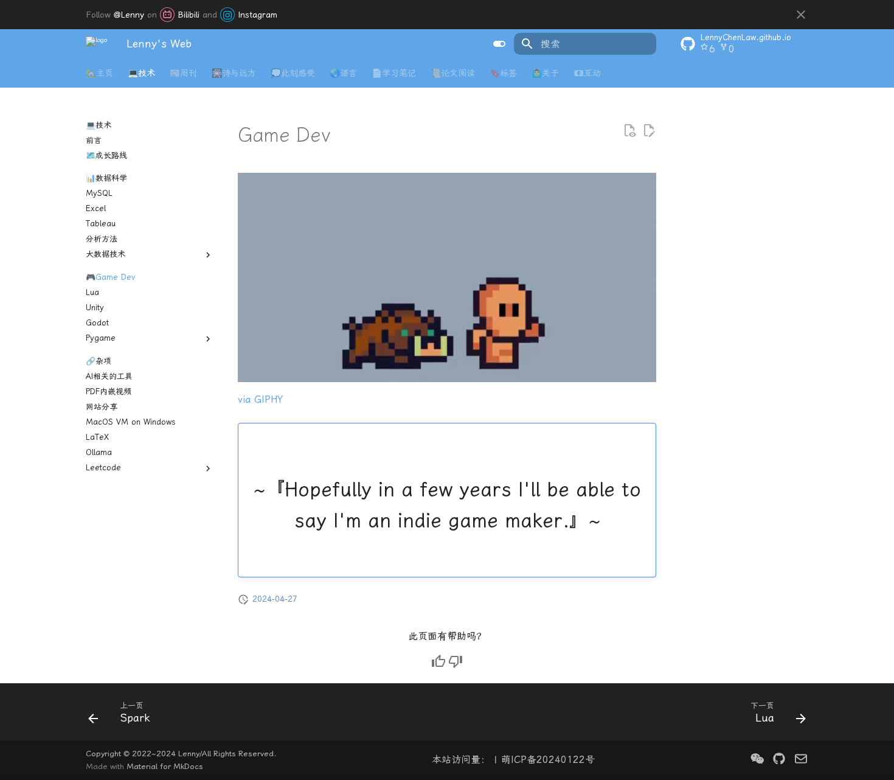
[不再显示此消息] (801, 14)
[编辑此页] (649, 131)
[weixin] (757, 760)
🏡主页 (99, 73)
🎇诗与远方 (234, 73)
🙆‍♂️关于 (545, 73)
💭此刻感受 (293, 73)
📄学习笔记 (394, 73)
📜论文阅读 (453, 73)
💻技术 (141, 73)
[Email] (801, 760)
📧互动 (587, 73)
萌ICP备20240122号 (548, 759)
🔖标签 (503, 73)
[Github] (779, 760)
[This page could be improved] (455, 661)
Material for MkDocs (164, 766)
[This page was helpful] (438, 661)
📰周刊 (183, 73)
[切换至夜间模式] (499, 44)
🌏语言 (343, 73)
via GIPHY (260, 399)
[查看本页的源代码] (629, 131)
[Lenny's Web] (96, 44)
